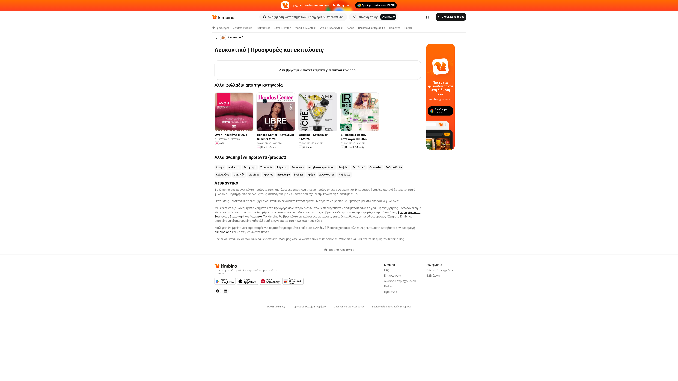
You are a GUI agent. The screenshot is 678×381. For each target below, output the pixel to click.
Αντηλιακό (359, 167)
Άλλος (350, 27)
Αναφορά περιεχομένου (400, 281)
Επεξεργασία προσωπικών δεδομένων (391, 306)
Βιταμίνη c (283, 174)
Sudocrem (298, 167)
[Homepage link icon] (325, 250)
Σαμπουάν (266, 167)
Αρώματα (233, 167)
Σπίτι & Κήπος (282, 27)
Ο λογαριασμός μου (452, 16)
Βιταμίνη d (250, 167)
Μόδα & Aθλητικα (305, 27)
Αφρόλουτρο (327, 174)
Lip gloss (254, 174)
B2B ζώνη (433, 275)
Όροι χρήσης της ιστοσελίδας (349, 306)
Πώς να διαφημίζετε (439, 270)
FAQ (386, 270)
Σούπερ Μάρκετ (242, 27)
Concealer (375, 167)
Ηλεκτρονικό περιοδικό (371, 27)
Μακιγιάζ (238, 174)
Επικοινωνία (392, 275)
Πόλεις (408, 27)
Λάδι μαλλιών (394, 167)
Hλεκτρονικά (263, 27)
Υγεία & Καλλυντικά (331, 27)
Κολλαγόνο (222, 174)
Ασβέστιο (344, 174)
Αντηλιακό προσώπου (321, 167)
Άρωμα (220, 167)
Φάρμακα (281, 167)
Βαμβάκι (343, 167)
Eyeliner (298, 174)
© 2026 (276, 306)
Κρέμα (311, 174)
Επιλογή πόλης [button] (368, 17)
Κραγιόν (268, 174)
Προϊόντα (394, 27)
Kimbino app (223, 232)
